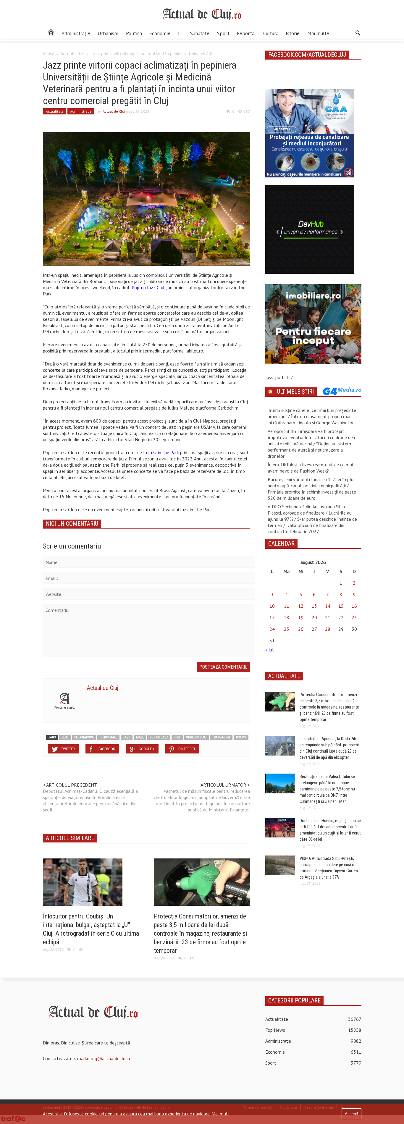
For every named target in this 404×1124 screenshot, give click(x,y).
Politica (134, 33)
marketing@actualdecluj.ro (104, 1058)
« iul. (269, 650)
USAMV (241, 737)
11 (286, 606)
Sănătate (199, 33)
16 (354, 606)
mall (140, 737)
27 (314, 629)
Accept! (351, 1114)
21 (327, 617)
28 (327, 629)
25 (286, 629)
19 (300, 617)
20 (314, 617)
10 (272, 606)
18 (286, 617)
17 (272, 617)
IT (180, 33)
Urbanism (108, 33)
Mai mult (220, 1114)
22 (341, 617)
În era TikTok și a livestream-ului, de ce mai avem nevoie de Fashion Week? (310, 468)
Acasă (48, 53)
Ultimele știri (295, 391)
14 (327, 606)
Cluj (65, 737)
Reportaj (246, 33)
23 (354, 617)
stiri (177, 737)
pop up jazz (159, 737)
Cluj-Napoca (84, 737)
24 (272, 629)
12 (300, 606)
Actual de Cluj (114, 111)
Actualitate (71, 53)
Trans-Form (221, 737)
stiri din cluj (196, 737)
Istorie (293, 33)
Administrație (76, 33)
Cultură (270, 33)
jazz (126, 737)
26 (300, 629)
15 (341, 606)
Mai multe (318, 33)
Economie (159, 33)
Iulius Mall (108, 737)
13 (314, 606)
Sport (223, 33)
